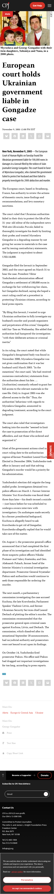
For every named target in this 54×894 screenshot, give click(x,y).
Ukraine (39, 713)
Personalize (27, 880)
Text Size (11, 743)
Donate (44, 775)
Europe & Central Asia (21, 713)
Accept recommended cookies (27, 888)
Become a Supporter (21, 775)
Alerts (7, 14)
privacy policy (17, 872)
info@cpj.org (7, 848)
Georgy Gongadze (11, 727)
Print (9, 733)
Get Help (37, 5)
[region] (27, 873)
